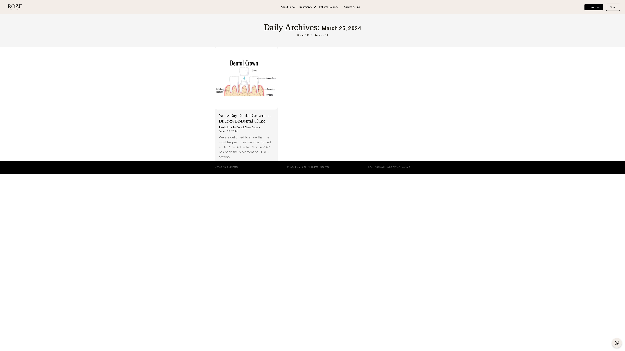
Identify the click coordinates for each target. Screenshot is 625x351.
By (245, 127)
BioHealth (224, 127)
